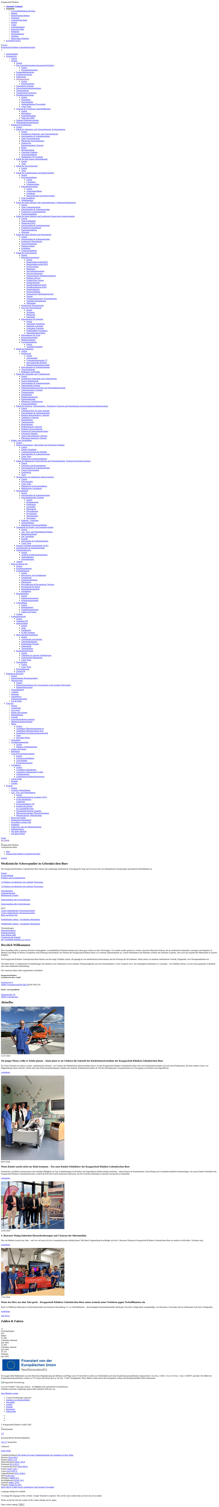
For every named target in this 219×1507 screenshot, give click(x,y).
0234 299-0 (13, 1457)
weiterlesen (5, 1072)
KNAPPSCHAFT (13, 41)
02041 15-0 (12, 1460)
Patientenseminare (8, 930)
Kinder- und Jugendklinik (21, 440)
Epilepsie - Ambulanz (30, 520)
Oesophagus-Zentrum (25, 86)
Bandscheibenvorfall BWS (37, 262)
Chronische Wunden (29, 433)
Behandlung (26, 113)
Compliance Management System (29, 772)
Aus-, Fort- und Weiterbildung (23, 792)
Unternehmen (21, 603)
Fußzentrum (21, 77)
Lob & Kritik (16, 701)
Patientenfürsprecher (24, 687)
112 (2, 1433)
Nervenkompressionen (35, 271)
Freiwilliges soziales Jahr (21, 822)
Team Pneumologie (29, 244)
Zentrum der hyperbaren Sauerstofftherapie (33, 109)
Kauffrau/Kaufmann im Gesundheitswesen (25, 807)
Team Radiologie (28, 369)
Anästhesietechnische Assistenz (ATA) (31, 797)
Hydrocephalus (32, 267)
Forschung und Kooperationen (33, 465)
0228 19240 (6, 1451)
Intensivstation (22, 623)
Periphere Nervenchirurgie (31, 429)
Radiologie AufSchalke (30, 372)
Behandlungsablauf (29, 534)
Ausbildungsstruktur (34, 347)
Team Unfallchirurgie (29, 381)
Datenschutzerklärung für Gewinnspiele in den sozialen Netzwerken (43, 685)
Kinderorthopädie (28, 399)
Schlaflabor (25, 248)
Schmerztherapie (33, 283)
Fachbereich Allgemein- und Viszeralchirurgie (39, 134)
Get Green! (15, 710)
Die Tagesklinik (27, 536)
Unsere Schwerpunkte (30, 470)
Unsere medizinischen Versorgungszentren (18, 911)
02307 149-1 (12, 1469)
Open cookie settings (9, 1504)
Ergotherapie (26, 578)
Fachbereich (26, 353)
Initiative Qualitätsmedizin (26, 747)
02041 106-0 (20, 1462)
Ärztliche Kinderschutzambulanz (34, 555)
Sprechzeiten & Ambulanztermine (34, 541)
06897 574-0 (14, 1482)
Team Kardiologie (28, 221)
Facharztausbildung (29, 154)
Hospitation (26, 100)
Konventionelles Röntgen (36, 363)
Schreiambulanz (27, 523)
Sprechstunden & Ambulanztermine (35, 136)
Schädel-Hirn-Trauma (35, 280)
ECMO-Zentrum (28, 632)
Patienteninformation (29, 186)
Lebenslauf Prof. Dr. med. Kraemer (35, 411)
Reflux (24, 148)
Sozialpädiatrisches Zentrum (32, 497)
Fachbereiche (11, 56)
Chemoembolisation (29, 642)
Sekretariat (30, 317)
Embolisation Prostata (30, 644)
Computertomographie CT (37, 360)
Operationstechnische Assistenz (28, 811)
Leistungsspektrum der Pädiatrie (34, 452)
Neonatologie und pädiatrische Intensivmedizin (35, 477)
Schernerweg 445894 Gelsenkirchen (9, 983)
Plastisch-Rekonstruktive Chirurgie (35, 415)
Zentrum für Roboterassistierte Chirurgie (32, 144)
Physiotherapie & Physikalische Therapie (37, 584)
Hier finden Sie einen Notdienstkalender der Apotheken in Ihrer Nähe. (46, 1455)
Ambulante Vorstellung (35, 324)
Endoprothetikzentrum (25, 72)
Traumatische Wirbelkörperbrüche (39, 294)
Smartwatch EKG (28, 223)
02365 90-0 (10, 1476)
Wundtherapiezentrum (25, 95)
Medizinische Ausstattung (31, 488)
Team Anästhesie (28, 198)
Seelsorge (15, 694)
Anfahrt (19, 562)
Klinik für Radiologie (24, 349)
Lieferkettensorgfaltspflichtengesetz (30, 776)
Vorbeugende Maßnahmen (31, 658)
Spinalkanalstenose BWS (36, 285)
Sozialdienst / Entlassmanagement (19, 697)
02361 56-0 (19, 1480)
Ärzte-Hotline (21, 760)
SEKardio (25, 232)
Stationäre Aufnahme (34, 326)
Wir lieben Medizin (18, 831)
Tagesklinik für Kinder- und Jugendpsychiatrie (34, 527)
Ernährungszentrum (24, 74)
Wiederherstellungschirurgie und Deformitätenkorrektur (43, 388)
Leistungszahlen (32, 184)
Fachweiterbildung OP (25, 804)
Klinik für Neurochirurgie (26, 253)
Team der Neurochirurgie (31, 308)
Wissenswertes (17, 680)
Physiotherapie (32, 511)
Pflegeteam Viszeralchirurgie (32, 141)
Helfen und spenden (19, 712)
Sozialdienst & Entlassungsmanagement (32, 733)
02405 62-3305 (15, 1485)
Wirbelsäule (31, 303)
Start (8, 851)
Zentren (14, 61)
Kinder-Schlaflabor (29, 449)
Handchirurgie (27, 420)
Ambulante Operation (35, 328)
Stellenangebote (17, 829)
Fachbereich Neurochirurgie (32, 305)
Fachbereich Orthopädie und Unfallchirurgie (39, 379)
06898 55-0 (14, 1478)
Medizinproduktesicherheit (21, 722)
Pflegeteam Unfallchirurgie (32, 401)
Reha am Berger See (19, 564)
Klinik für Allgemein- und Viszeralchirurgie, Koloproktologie (40, 129)
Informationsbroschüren (35, 333)
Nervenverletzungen (34, 273)
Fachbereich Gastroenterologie (33, 212)
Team (23, 164)
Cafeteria (14, 692)
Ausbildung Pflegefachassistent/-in (30, 728)
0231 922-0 (14, 1464)
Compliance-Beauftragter (26, 770)
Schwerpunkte (27, 481)
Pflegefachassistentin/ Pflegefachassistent (32, 813)
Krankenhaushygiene (24, 651)
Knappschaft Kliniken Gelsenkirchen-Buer (18, 47)
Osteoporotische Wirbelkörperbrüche (41, 276)
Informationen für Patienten (32, 319)
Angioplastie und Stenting (31, 639)
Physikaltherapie (22, 669)
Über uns (9, 703)
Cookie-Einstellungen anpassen (18, 1398)
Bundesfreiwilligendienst (21, 820)
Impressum (10, 1409)
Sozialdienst (26, 591)
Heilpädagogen (32, 502)
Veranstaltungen (17, 690)
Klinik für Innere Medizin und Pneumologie (33, 235)
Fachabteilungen (22, 571)
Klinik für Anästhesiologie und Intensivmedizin (35, 173)
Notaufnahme (21, 662)
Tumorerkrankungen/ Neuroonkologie (41, 299)
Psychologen (31, 513)
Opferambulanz (27, 557)
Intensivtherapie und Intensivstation (40, 196)
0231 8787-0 (12, 1471)
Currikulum (31, 182)
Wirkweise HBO (28, 118)
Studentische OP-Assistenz (32, 157)
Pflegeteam (30, 315)
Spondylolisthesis (33, 292)
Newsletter (10, 1402)
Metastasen (30, 269)
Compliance (16, 765)
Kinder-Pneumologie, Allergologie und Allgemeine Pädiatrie (40, 445)
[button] (6, 1487)
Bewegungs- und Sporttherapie (33, 575)
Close (21, 1505)
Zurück (14, 58)
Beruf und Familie (18, 818)
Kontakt (24, 539)
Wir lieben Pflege (23, 738)
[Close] (2, 1427)
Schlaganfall (26, 646)
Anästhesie (30, 193)
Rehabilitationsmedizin (30, 589)
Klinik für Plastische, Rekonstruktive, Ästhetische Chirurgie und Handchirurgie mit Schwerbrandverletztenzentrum (62, 406)
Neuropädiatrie (22, 491)
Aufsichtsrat (16, 708)
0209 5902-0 (23, 985)
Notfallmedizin (27, 200)
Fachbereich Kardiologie (31, 228)
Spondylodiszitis (33, 289)
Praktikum (15, 825)
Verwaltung (31, 518)
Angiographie (31, 358)
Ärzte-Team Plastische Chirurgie (34, 436)
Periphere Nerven (33, 278)
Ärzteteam (30, 312)
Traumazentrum (22, 90)
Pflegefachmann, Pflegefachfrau (29, 815)
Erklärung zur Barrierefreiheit (18, 1400)
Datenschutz (11, 1411)
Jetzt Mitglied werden (9, 1393)
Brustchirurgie (27, 424)
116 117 (4, 1442)
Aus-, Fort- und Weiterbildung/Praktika (37, 532)
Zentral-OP (20, 671)
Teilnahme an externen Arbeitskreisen (36, 655)
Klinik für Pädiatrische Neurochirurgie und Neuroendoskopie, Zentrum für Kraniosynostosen (53, 461)
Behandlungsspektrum (30, 257)
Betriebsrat (15, 751)
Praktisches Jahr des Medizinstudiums (26, 827)
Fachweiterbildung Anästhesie (23, 800)
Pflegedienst (31, 509)
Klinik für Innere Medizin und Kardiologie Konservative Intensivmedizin (45, 216)
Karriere (9, 786)
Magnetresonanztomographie (38, 365)
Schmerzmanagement (29, 600)
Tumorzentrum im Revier (26, 93)
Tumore (29, 296)
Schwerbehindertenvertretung (23, 719)
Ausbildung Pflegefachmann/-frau (29, 731)
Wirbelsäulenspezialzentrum (27, 122)
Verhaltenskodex (23, 774)
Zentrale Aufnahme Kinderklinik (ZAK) (32, 546)
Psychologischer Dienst (30, 587)
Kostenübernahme (28, 116)
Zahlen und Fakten (28, 612)
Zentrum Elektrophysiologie (27, 120)
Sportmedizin (26, 395)
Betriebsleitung (27, 607)
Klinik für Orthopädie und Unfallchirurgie (33, 374)
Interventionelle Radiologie (27, 635)
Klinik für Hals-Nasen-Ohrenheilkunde (32, 159)
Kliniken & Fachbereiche (21, 125)
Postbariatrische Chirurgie (31, 427)
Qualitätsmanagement (30, 610)
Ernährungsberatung (29, 580)
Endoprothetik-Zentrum (30, 385)
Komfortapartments (24, 568)
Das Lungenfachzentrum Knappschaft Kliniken (35, 65)
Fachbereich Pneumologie (31, 241)
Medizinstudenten (28, 340)
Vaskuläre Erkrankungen (36, 301)
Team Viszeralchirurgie (30, 138)
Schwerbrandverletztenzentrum (28, 88)
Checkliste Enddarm (29, 152)
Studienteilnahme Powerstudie (33, 104)
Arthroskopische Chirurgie (32, 390)
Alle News (5, 1316)
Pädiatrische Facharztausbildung (34, 459)
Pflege (13, 724)
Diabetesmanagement (29, 598)
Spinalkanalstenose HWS (36, 287)
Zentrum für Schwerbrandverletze (34, 431)
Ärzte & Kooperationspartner (22, 754)
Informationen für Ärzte (30, 335)
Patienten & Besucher (14, 674)
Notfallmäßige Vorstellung (36, 331)
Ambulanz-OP (22, 621)
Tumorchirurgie (27, 422)
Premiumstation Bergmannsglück (24, 678)
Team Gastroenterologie (30, 207)
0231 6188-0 (20, 1473)
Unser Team (26, 106)
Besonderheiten (22, 594)
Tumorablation (27, 648)
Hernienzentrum (22, 79)
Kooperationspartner (29, 70)
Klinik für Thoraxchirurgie (27, 166)
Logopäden (30, 507)
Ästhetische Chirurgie (30, 417)
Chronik (14, 717)
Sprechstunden (12, 54)
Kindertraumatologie (29, 397)
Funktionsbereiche (23, 550)
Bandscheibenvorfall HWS (37, 264)
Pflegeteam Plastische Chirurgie (34, 438)
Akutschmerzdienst (34, 191)
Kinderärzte (31, 504)
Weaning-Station (28, 246)
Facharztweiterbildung (25, 758)
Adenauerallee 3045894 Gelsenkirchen (9, 995)
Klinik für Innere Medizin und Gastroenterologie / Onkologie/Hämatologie (46, 202)
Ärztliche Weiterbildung (20, 790)
